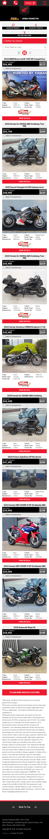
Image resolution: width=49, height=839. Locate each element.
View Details (24, 118)
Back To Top (24, 807)
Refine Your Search (13, 41)
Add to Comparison (13, 68)
